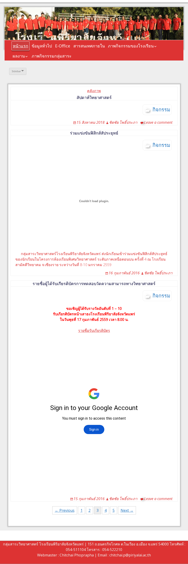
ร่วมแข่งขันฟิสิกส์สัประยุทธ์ (94, 133)
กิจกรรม (161, 109)
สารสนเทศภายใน (89, 46)
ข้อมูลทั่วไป (42, 46)
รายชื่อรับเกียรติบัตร (94, 330)
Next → (127, 510)
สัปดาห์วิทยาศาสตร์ (94, 97)
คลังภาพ (94, 90)
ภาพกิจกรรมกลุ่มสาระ (52, 56)
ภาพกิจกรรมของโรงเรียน (131, 46)
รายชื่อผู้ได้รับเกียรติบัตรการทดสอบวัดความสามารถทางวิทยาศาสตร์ (94, 283)
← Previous (65, 510)
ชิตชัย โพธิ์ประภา (123, 122)
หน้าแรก (20, 46)
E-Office (62, 46)
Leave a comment (158, 122)
